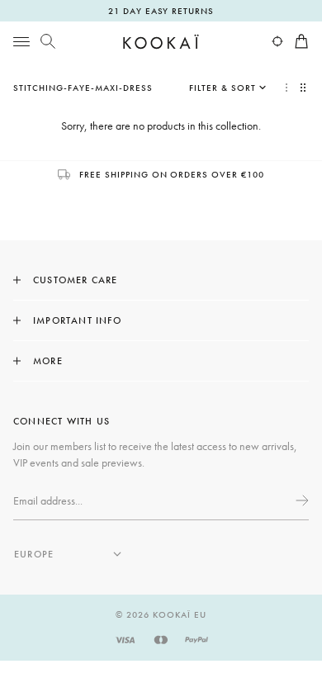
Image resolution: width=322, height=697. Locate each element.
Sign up (300, 500)
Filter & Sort (222, 87)
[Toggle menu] (21, 41)
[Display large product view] (286, 87)
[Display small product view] (305, 87)
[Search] (48, 41)
